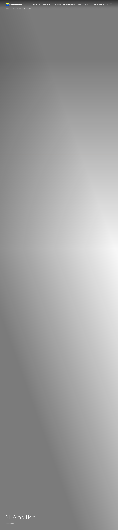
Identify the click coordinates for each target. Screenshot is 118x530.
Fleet (79, 4)
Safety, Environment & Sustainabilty (64, 4)
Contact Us (88, 4)
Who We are (36, 4)
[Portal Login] (107, 4)
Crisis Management (99, 4)
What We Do (46, 4)
